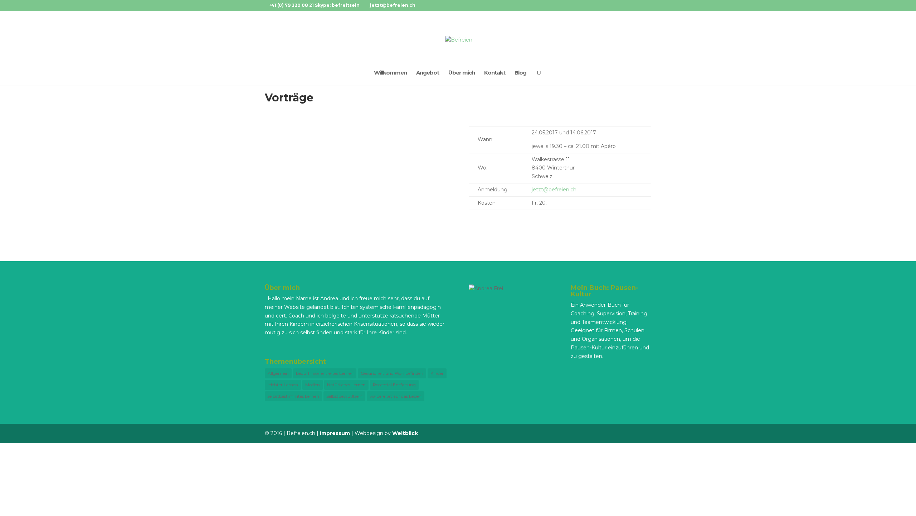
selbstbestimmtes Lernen (293, 396)
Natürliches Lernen (346, 384)
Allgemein (278, 373)
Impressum (335, 433)
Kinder (437, 373)
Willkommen (390, 73)
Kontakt (494, 73)
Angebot (427, 73)
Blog (520, 73)
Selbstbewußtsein (344, 396)
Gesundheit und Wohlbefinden (392, 373)
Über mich (461, 73)
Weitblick (405, 433)
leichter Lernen (283, 384)
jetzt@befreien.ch (554, 189)
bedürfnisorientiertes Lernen (325, 373)
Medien (312, 384)
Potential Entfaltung (394, 384)
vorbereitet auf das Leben (396, 396)
